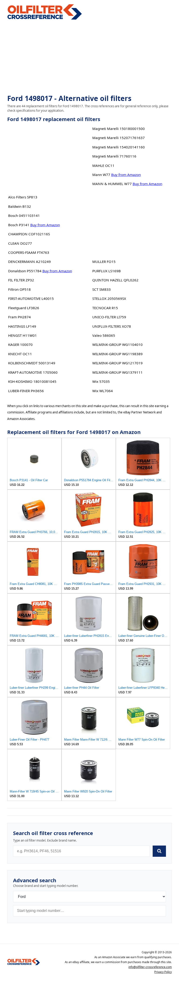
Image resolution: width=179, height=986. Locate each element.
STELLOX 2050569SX (109, 298)
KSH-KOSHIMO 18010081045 (32, 381)
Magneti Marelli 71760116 (114, 156)
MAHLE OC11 (103, 165)
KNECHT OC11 (20, 353)
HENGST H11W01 (22, 335)
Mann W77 (101, 174)
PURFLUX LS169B (106, 271)
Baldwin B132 (19, 206)
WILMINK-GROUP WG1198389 (117, 353)
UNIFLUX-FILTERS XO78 (111, 326)
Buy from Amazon (45, 224)
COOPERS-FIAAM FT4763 (28, 252)
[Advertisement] (89, 57)
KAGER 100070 (20, 344)
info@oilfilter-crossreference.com (150, 967)
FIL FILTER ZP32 (21, 280)
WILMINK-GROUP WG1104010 (117, 344)
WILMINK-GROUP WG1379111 (117, 372)
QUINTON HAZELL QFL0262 (115, 280)
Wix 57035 (101, 381)
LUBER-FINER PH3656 (26, 390)
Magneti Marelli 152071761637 (118, 137)
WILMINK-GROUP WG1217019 (117, 363)
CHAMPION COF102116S (29, 234)
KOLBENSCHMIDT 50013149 (31, 363)
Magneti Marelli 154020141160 (118, 147)
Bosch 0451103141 (24, 215)
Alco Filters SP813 (22, 197)
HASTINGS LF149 (22, 326)
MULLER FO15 (104, 261)
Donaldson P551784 (24, 271)
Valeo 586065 (103, 335)
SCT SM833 (101, 289)
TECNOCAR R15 (105, 307)
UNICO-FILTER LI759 (109, 317)
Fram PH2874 (19, 317)
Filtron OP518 (19, 289)
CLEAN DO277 (20, 243)
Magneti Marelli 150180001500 (118, 128)
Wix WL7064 (102, 390)
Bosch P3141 (18, 224)
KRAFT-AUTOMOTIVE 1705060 (33, 372)
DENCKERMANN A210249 (29, 261)
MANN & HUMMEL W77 (112, 183)
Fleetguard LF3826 (23, 307)
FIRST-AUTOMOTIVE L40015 (31, 298)
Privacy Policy (163, 972)
